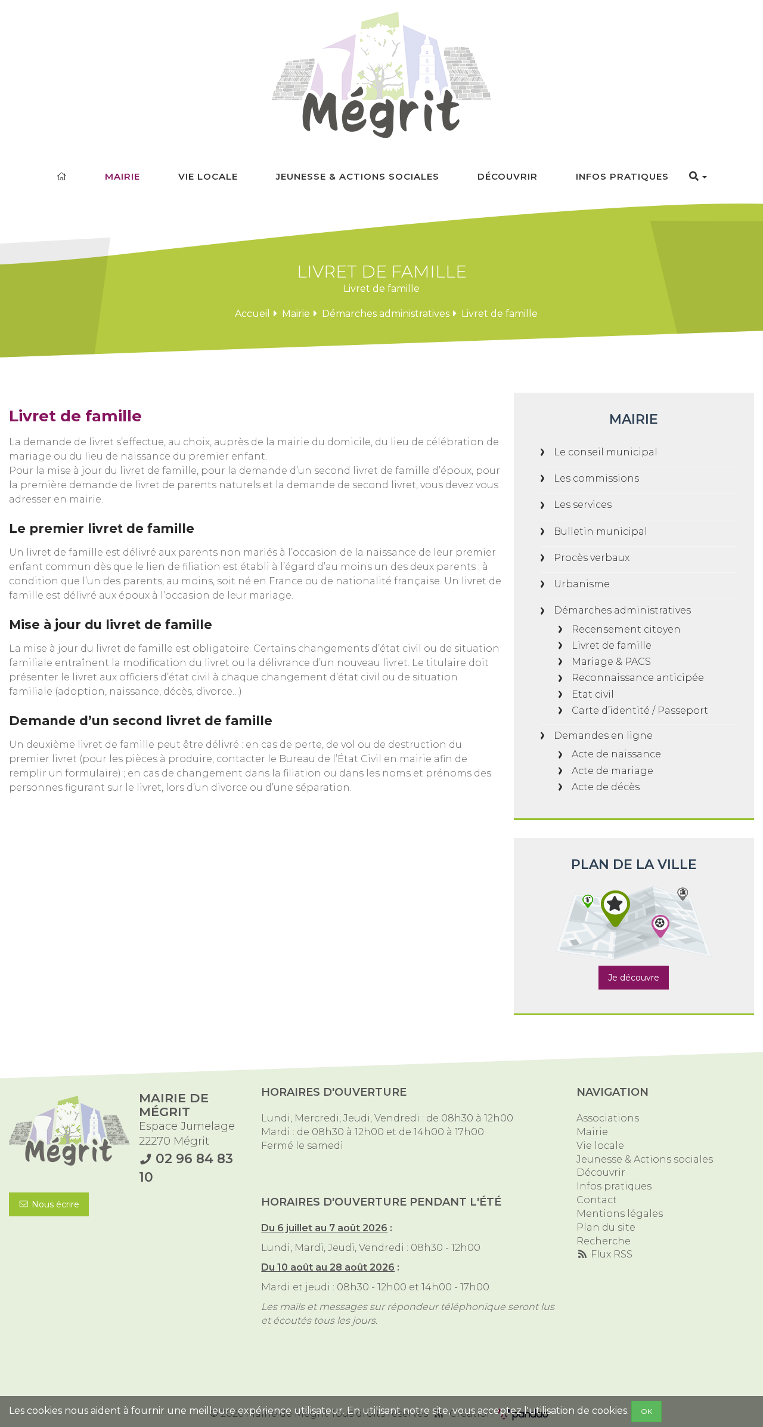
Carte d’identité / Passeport (640, 710)
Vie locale (208, 176)
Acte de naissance (616, 754)
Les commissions (596, 478)
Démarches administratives (385, 313)
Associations (607, 1118)
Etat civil (593, 694)
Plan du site (605, 1227)
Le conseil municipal (605, 452)
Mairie (122, 176)
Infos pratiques (622, 176)
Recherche (603, 1241)
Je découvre (633, 977)
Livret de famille (612, 645)
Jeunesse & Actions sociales (357, 176)
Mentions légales (619, 1213)
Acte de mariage (612, 770)
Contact (596, 1200)
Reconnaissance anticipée (638, 677)
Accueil (252, 313)
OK (646, 1411)
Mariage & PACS (611, 661)
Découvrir (507, 176)
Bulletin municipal (600, 531)
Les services (583, 504)
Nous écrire (54, 1204)
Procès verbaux (591, 557)
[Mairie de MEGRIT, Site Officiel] (381, 75)
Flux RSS (610, 1254)
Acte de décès (606, 787)
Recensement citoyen (626, 629)
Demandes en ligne (603, 735)
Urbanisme (582, 584)
